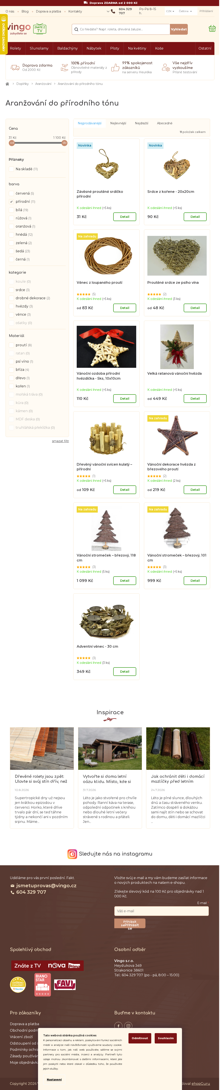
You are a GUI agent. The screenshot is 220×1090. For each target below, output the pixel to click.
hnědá (24, 234)
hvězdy (24, 306)
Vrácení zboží (21, 1037)
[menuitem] (15, 48)
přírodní (25, 202)
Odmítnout (140, 1038)
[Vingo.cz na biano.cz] (42, 985)
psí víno (24, 361)
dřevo (22, 378)
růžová (23, 218)
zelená (23, 243)
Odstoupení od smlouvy (31, 1043)
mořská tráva (29, 394)
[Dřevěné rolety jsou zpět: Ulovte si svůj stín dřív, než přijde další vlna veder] (42, 748)
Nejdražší (141, 123)
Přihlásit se (132, 925)
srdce (22, 290)
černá (22, 259)
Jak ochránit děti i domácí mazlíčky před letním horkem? (178, 779)
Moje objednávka (24, 1063)
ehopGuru (201, 1084)
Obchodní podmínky (28, 1030)
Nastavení (54, 1079)
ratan (22, 353)
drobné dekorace (32, 298)
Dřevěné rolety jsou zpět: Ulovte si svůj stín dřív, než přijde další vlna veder (41, 779)
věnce (23, 314)
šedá (22, 251)
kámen (24, 411)
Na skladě (26, 169)
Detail (124, 217)
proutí (23, 345)
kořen (22, 386)
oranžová (25, 226)
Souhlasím (166, 1038)
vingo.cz (118, 1026)
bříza (22, 370)
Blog (25, 11)
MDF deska (27, 419)
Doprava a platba (48, 11)
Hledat (179, 29)
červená (24, 193)
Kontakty (75, 11)
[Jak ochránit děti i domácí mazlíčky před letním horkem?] (178, 748)
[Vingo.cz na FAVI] (65, 984)
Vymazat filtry (60, 442)
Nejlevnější (118, 123)
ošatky (23, 323)
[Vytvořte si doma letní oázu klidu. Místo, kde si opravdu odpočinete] (110, 748)
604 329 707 (31, 892)
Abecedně (164, 123)
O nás (10, 11)
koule (23, 281)
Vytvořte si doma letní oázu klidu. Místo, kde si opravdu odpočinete (107, 779)
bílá (21, 210)
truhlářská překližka (35, 428)
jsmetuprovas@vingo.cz (46, 886)
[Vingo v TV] (47, 966)
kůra (22, 403)
